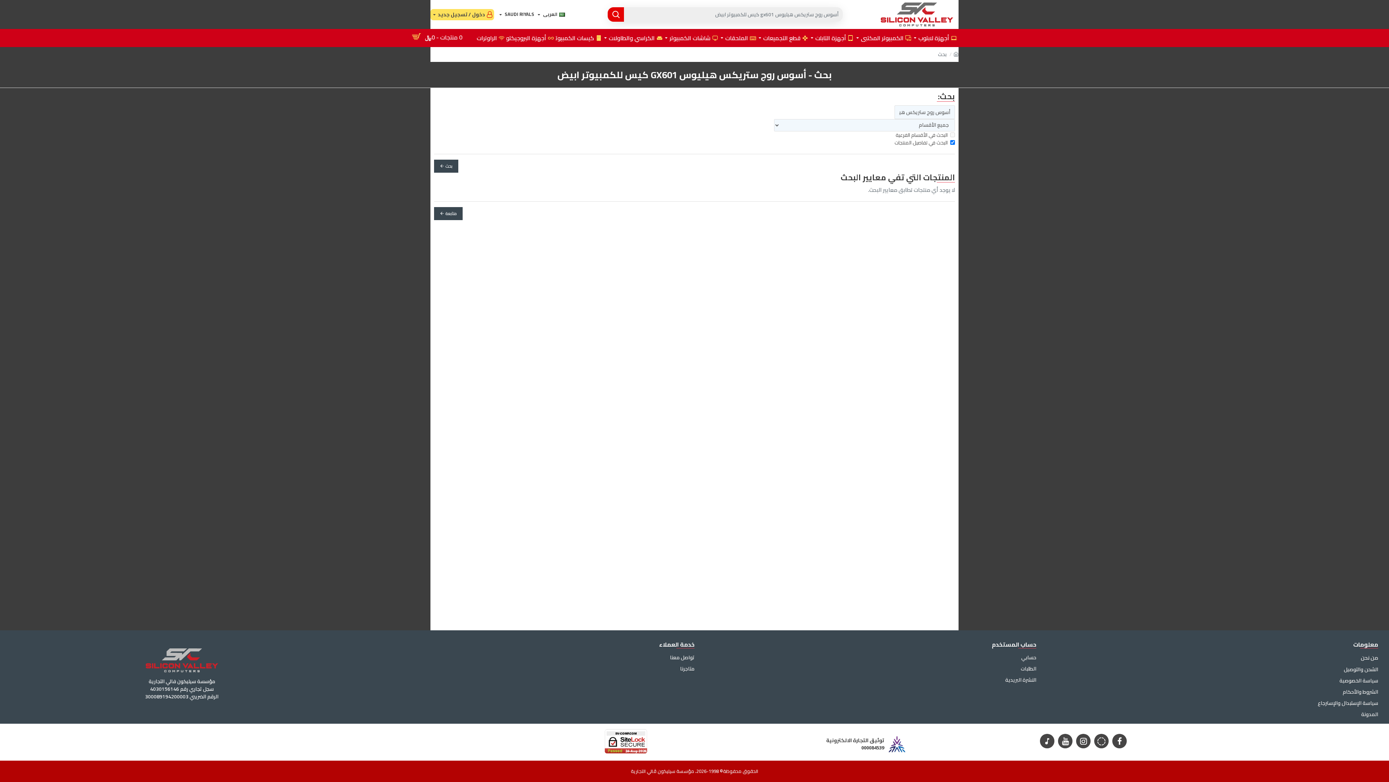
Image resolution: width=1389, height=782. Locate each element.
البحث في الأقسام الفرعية (922, 135)
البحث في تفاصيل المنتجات (921, 143)
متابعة (451, 213)
